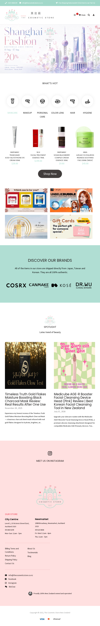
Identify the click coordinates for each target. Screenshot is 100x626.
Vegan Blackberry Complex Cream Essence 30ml (62, 158)
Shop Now (50, 174)
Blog (29, 556)
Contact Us (9, 563)
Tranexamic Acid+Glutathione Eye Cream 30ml (14, 158)
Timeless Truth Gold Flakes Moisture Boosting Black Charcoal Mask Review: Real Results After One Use (25, 399)
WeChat (11, 586)
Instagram (12, 583)
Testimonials (32, 552)
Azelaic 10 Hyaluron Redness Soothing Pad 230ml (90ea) (85, 158)
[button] (4, 49)
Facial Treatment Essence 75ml (38, 156)
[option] (50, 48)
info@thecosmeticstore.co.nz (32, 3)
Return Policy (10, 555)
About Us (31, 548)
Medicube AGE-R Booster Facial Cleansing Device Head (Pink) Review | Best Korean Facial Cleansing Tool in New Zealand (73, 401)
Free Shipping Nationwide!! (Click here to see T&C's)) (76, 3)
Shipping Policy (11, 559)
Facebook (12, 579)
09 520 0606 (39, 530)
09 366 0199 (9, 530)
